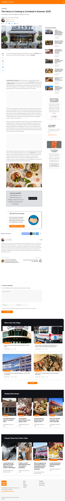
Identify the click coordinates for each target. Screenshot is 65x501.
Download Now (54, 165)
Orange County (53, 459)
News (5, 459)
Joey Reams (12, 19)
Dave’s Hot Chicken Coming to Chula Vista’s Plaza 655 (58, 88)
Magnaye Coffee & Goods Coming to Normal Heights (59, 42)
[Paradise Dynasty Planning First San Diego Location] (49, 71)
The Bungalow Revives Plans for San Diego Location (59, 51)
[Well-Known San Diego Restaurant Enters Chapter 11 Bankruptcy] (48, 362)
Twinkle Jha (37, 376)
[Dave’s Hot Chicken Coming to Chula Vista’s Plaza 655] (49, 88)
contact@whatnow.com (7, 491)
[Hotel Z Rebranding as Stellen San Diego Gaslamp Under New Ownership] (49, 32)
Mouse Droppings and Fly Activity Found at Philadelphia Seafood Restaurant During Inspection (40, 466)
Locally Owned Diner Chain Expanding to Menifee (55, 464)
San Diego (6, 415)
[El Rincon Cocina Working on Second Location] (49, 79)
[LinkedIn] (41, 240)
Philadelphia (37, 459)
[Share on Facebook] (6, 23)
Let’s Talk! (54, 116)
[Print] (14, 23)
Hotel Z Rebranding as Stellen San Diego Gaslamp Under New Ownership (59, 32)
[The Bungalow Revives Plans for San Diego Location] (49, 51)
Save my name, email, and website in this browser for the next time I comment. (19, 308)
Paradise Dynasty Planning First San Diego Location (59, 70)
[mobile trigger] (64, 2)
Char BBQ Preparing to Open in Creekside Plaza (59, 61)
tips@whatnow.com (52, 134)
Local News (7, 342)
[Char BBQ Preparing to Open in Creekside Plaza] (49, 61)
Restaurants (4, 8)
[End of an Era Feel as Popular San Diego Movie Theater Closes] (17, 334)
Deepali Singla (7, 349)
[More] (17, 23)
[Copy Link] (12, 23)
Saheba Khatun (7, 376)
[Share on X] (9, 23)
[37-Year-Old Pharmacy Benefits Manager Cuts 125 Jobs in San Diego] (17, 362)
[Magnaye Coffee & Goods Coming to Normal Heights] (49, 42)
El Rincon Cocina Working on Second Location (58, 79)
